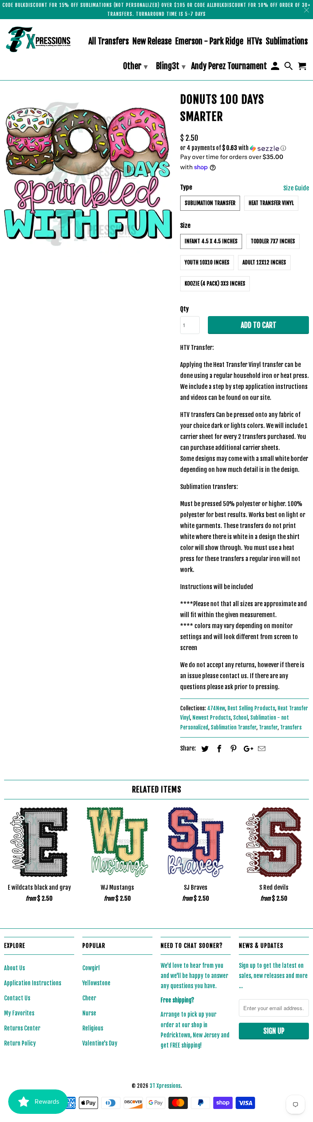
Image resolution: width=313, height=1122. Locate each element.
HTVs (254, 41)
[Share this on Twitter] (203, 748)
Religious (92, 1028)
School (240, 717)
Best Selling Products (251, 708)
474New (216, 708)
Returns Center (22, 1028)
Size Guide (296, 188)
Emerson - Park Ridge (209, 41)
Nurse (89, 1013)
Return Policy (20, 1043)
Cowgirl (91, 968)
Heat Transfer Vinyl (271, 203)
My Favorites (19, 1013)
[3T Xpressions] (39, 39)
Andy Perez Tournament (229, 66)
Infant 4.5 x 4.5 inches (211, 241)
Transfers (291, 727)
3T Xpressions (165, 1086)
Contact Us (17, 998)
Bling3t (170, 66)
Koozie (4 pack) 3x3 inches (215, 283)
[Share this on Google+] (246, 748)
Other (135, 66)
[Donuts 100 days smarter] (88, 173)
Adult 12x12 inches (264, 262)
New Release (152, 41)
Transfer (268, 727)
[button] (244, 148)
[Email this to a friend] (260, 748)
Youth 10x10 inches (207, 262)
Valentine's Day (99, 1043)
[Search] (289, 67)
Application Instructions (32, 983)
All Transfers (108, 41)
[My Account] (275, 67)
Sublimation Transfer (210, 203)
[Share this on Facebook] (218, 748)
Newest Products (211, 717)
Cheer (89, 998)
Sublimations (287, 41)
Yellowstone (96, 983)
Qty (184, 309)
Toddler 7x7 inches (273, 241)
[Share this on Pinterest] (232, 748)
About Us (14, 968)
